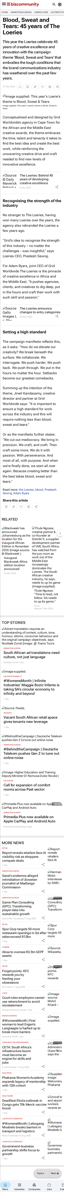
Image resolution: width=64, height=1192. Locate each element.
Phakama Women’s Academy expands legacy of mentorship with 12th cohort (24, 1081)
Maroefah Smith (10, 1036)
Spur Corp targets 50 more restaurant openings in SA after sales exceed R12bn (24, 932)
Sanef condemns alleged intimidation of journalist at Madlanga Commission (20, 881)
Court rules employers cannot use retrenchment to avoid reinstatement (23, 1001)
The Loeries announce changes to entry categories (40, 310)
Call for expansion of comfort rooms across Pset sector (27, 787)
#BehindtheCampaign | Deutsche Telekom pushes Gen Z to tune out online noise (31, 753)
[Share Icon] (57, 187)
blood (39, 489)
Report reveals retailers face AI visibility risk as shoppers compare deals (24, 856)
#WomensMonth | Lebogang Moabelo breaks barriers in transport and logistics (23, 1127)
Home (5, 12)
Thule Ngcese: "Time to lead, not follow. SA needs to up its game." (46, 596)
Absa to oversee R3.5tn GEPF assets (23, 954)
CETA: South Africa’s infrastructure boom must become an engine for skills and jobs (16, 1054)
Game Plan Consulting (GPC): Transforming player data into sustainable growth (18, 908)
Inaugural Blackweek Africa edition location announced (15, 563)
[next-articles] (60, 533)
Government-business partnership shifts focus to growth (21, 1150)
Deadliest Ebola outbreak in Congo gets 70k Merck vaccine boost (24, 1104)
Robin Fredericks (10, 1135)
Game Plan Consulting (12, 918)
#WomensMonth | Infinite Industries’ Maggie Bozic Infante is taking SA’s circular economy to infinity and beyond (31, 687)
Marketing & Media (21, 12)
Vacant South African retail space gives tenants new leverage (30, 719)
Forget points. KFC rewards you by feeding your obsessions (15, 976)
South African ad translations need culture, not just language (32, 654)
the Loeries (26, 489)
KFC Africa (7, 987)
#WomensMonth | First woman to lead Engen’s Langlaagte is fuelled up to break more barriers (21, 1026)
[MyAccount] (60, 4)
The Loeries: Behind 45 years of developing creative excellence (36, 179)
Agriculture (41, 12)
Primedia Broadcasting (14, 826)
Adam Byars (21, 493)
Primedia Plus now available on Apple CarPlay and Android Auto (29, 819)
